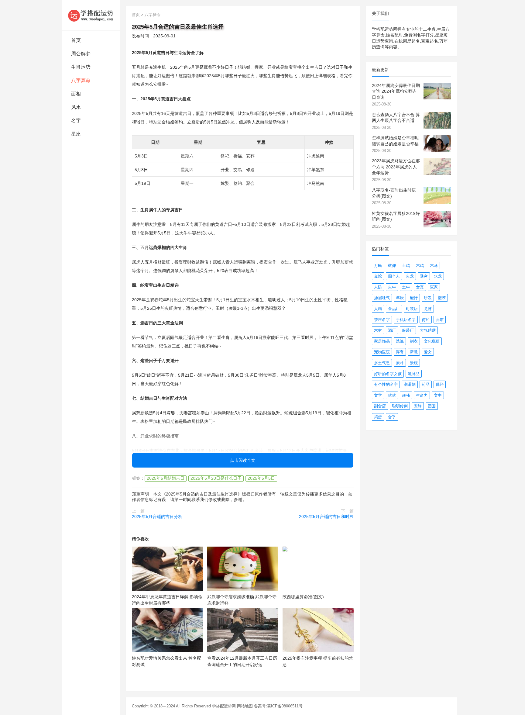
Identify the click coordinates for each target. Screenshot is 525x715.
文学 (378, 395)
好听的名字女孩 (388, 373)
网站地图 (245, 706)
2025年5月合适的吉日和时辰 (326, 516)
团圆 (432, 406)
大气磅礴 (428, 330)
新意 (414, 352)
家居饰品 (382, 341)
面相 (76, 93)
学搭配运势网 (224, 706)
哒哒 (392, 395)
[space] (167, 569)
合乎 (392, 417)
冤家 (434, 287)
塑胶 (442, 297)
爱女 (428, 352)
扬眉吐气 (382, 297)
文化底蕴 (432, 341)
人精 (378, 308)
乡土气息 (382, 363)
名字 (76, 120)
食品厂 (394, 308)
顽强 (406, 395)
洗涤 (400, 341)
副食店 (380, 406)
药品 (426, 384)
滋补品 (414, 373)
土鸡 (406, 265)
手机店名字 (406, 319)
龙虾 (428, 308)
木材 (378, 330)
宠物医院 (382, 352)
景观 (414, 363)
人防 (378, 287)
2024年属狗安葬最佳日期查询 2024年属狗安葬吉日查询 (396, 91)
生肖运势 (81, 67)
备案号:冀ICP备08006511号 (278, 706)
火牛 (392, 287)
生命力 (422, 395)
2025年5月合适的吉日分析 (157, 516)
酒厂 (392, 330)
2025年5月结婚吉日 (165, 478)
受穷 (424, 276)
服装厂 (408, 330)
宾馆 (440, 319)
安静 (418, 406)
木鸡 (420, 265)
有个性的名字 (386, 384)
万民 (378, 265)
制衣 (414, 341)
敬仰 (392, 265)
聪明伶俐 (400, 406)
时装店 (412, 308)
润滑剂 (410, 384)
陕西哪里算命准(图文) (303, 596)
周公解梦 (81, 53)
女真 (420, 287)
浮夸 (400, 352)
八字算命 (81, 80)
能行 (414, 297)
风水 (76, 107)
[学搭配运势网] (91, 15)
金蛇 (378, 276)
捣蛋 (378, 417)
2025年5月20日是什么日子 (216, 478)
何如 (426, 319)
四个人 (394, 276)
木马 (434, 265)
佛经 (440, 384)
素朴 (400, 363)
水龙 (438, 276)
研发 (428, 297)
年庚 (400, 297)
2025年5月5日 (261, 478)
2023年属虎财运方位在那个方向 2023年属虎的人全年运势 (396, 166)
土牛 (406, 287)
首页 (76, 40)
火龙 (410, 276)
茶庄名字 (382, 319)
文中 (438, 395)
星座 (76, 133)
